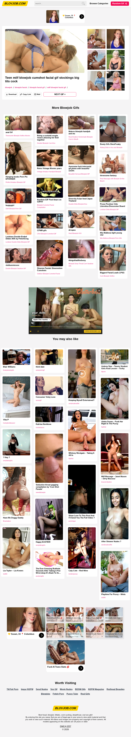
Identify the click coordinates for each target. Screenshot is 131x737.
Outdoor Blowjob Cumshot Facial (48, 274)
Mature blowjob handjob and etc (79, 132)
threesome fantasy (108, 175)
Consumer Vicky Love (45, 397)
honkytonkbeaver (9, 423)
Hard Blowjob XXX (75, 233)
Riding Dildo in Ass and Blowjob (111, 147)
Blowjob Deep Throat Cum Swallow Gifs (81, 265)
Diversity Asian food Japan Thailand (80, 200)
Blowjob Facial (21, 87)
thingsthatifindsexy (77, 260)
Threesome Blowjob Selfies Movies (18, 136)
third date (40, 367)
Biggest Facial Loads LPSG (112, 273)
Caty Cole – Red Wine (78, 571)
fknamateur (7, 521)
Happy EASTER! (43, 542)
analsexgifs (40, 576)
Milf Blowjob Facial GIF (56, 87)
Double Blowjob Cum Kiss (46, 143)
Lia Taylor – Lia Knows (13, 571)
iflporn (103, 372)
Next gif (60, 94)
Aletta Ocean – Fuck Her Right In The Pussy (112, 423)
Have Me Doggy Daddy (13, 518)
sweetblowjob (40, 492)
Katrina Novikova (43, 424)
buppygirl (10, 205)
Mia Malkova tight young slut (111, 234)
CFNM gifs (42, 230)
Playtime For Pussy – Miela (113, 594)
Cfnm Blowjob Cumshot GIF (46, 234)
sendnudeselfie (74, 403)
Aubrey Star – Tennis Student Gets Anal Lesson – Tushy (114, 367)
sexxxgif (38, 400)
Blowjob (8, 87)
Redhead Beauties (115, 689)
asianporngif (40, 370)
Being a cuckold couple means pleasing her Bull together (48, 138)
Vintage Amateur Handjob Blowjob (49, 172)
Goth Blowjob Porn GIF (13, 209)
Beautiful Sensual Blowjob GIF (79, 174)
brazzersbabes (106, 482)
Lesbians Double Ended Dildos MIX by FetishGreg (17, 238)
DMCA (63, 726)
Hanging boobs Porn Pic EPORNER (17, 178)
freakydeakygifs (8, 370)
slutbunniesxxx (12, 265)
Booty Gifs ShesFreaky (110, 144)
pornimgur (72, 521)
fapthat (103, 427)
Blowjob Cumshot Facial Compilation (45, 206)
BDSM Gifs (80, 689)
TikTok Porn (12, 689)
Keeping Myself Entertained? (81, 400)
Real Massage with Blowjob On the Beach (112, 180)
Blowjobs (45, 694)
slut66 (5, 574)
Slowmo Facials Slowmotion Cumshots (49, 269)
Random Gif (118, 3)
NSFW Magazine (96, 689)
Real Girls (85, 694)
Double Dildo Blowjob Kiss (78, 204)
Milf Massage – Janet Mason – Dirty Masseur (114, 477)
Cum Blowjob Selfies (107, 276)
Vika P (6, 420)
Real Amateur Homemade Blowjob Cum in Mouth (81, 138)
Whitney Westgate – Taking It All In (81, 454)
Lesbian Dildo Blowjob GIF (109, 209)
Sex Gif (53, 689)
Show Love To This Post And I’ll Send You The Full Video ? (82, 517)
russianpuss (40, 427)
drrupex (72, 230)
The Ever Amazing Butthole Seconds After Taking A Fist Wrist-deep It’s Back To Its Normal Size (48, 571)
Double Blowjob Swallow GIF (16, 268)
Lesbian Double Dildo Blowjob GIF (18, 242)
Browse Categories (99, 3)
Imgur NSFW (27, 689)
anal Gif (9, 132)
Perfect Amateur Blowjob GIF (15, 182)
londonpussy (73, 574)
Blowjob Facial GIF (37, 87)
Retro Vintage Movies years (49, 168)
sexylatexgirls (8, 460)
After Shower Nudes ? (111, 541)
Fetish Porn (58, 694)
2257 (69, 726)
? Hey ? (6, 457)
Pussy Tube (72, 694)
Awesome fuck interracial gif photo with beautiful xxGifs (80, 168)
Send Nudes (42, 689)
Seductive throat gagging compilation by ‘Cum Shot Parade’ (47, 487)
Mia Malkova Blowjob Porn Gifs (111, 238)
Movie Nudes (66, 689)
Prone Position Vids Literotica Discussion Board (112, 205)
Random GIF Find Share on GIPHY (49, 201)
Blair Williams (9, 367)
